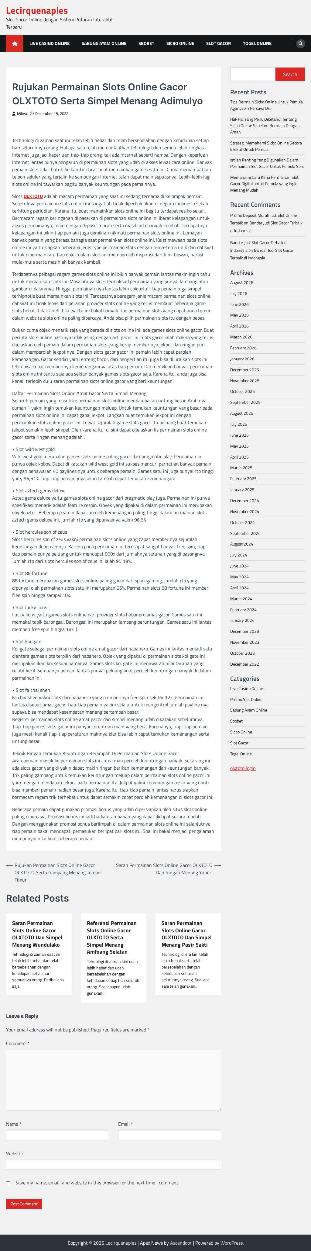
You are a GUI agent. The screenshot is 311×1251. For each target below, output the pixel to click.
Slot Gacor (218, 43)
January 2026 (242, 358)
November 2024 (244, 511)
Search (290, 74)
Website (14, 1153)
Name (14, 1124)
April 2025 (239, 457)
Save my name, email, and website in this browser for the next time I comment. (97, 1182)
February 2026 (243, 348)
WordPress (231, 1242)
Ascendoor (181, 1242)
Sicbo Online (180, 43)
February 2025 (243, 478)
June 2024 (239, 566)
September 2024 (245, 533)
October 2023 (242, 653)
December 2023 (244, 631)
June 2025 (239, 435)
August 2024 (241, 544)
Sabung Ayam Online (104, 43)
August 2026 (241, 282)
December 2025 (244, 369)
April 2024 (239, 587)
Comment (17, 1043)
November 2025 (244, 380)
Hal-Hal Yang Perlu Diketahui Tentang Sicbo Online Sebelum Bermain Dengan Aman (265, 125)
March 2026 (241, 337)
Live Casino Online (49, 43)
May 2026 (239, 315)
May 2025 (239, 446)
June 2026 (239, 304)
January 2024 (242, 620)
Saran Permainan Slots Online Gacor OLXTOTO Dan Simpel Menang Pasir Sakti (187, 934)
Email (125, 1124)
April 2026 (239, 326)
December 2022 (244, 664)
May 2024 (239, 577)
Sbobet (146, 43)
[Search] (300, 43)
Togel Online (257, 43)
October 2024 (242, 522)
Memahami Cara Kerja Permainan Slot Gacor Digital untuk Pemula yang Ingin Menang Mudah (264, 183)
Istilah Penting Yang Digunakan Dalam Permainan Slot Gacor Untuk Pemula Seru (267, 163)
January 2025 (242, 489)
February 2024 (243, 609)
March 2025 (241, 467)
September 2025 (245, 402)
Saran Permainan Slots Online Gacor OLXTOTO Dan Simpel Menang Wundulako (37, 934)
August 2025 (241, 413)
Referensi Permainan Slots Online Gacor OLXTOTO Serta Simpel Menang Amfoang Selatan (112, 937)
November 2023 (244, 642)
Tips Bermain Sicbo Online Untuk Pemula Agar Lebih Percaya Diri (266, 105)
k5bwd (22, 113)
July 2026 (238, 293)
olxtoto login (243, 768)
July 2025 (238, 424)
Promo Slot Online (246, 699)
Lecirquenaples (37, 10)
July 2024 (238, 555)
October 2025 (242, 391)
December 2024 (244, 500)
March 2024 (241, 598)
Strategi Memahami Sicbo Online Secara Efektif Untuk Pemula (266, 146)
